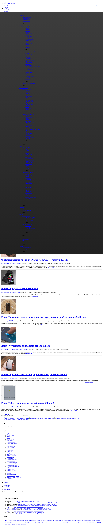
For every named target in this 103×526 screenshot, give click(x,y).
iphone (40, 520)
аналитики (41, 522)
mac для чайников (82, 520)
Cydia (8, 434)
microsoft (88, 520)
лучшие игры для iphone (84, 522)
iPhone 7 (60, 520)
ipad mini (33, 520)
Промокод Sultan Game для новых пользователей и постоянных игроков (36, 504)
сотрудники (13, 524)
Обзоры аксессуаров (12, 459)
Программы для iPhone (12, 463)
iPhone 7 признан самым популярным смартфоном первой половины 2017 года (43, 317)
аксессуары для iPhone (33, 522)
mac (63, 520)
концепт (70, 522)
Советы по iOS (10, 469)
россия (9, 524)
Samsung (93, 520)
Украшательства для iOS (13, 476)
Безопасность (15, 349)
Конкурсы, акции (11, 455)
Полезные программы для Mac (18, 522)
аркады (46, 522)
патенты (99, 522)
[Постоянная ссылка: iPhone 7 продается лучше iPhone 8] (8, 284)
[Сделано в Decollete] (5, 495)
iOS (25, 520)
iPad (30, 520)
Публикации (10, 467)
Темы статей (7, 489)
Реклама (6, 488)
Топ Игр (6, 11)
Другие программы (12, 443)
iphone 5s (48, 520)
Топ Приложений (11, 474)
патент (96, 522)
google (23, 520)
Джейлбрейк (10, 440)
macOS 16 (6, 9)
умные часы (17, 524)
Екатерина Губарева (12, 509)
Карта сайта (7, 485)
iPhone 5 (44, 520)
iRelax (8, 436)
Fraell (2, 263)
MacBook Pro (70, 520)
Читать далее (52, 267)
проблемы (5, 524)
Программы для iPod (12, 465)
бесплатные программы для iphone (54, 522)
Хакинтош (9, 478)
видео (62, 522)
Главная (6, 482)
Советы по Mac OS (11, 470)
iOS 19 (5, 8)
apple (6, 520)
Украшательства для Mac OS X (14, 477)
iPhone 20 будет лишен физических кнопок (28, 501)
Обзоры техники (11, 461)
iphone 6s (56, 520)
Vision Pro (6, 5)
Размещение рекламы (9, 3)
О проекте (6, 1)
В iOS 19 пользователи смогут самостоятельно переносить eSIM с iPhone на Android (38, 503)
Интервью (9, 451)
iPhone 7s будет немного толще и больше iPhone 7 (27, 403)
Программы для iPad (12, 462)
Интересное (10, 453)
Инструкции (10, 450)
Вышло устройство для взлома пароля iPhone (25, 345)
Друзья (5, 483)
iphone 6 (52, 520)
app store (19, 520)
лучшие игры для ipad (76, 522)
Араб (8, 511)
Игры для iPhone (11, 446)
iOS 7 (27, 520)
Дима (8, 507)
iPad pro (36, 520)
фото (25, 524)
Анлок (8, 438)
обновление (91, 522)
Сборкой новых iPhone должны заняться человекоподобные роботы (31, 508)
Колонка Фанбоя (11, 454)
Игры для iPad (10, 444)
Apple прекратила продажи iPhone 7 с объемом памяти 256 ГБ (34, 259)
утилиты (22, 524)
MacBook (66, 520)
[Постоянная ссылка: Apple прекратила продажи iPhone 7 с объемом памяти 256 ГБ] (8, 256)
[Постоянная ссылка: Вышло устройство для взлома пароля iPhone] (8, 342)
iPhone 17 (6, 7)
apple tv (10, 520)
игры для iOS (66, 522)
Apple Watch (15, 520)
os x (90, 520)
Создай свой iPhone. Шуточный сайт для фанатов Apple (28, 507)
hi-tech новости (10, 435)
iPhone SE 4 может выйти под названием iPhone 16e (29, 513)
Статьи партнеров (11, 472)
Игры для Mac (10, 448)
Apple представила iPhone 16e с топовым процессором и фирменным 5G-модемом (36, 505)
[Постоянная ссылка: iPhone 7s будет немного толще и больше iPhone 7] (8, 399)
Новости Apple (16, 263)
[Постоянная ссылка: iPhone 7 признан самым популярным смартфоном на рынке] (8, 370)
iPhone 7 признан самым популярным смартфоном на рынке (34, 374)
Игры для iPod (10, 447)
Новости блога (10, 458)
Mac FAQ (75, 520)
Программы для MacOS (13, 466)
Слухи (26, 522)
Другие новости (11, 442)
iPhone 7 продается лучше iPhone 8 (19, 288)
